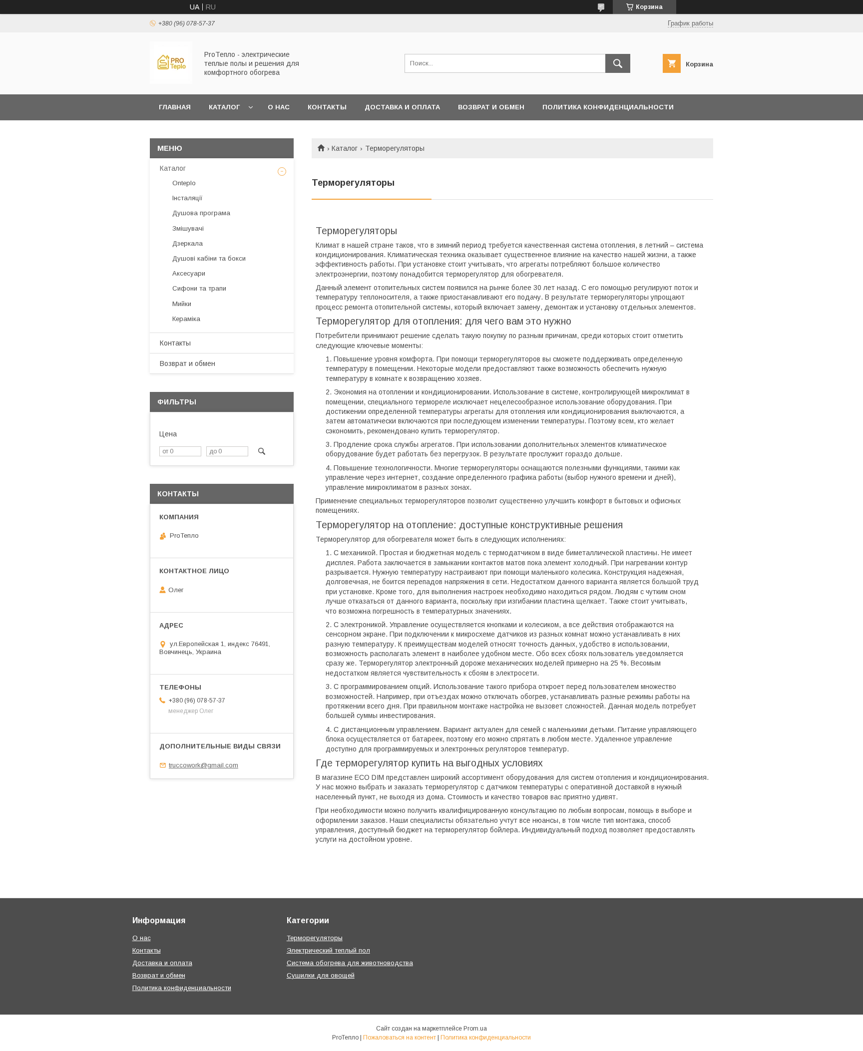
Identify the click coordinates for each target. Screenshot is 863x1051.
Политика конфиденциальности (608, 107)
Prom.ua (475, 1028)
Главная (175, 107)
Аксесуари (188, 273)
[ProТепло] (171, 81)
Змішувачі (188, 228)
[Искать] (617, 63)
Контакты (327, 107)
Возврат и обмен (491, 107)
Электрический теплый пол (328, 950)
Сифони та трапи (199, 288)
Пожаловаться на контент (399, 1037)
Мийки (181, 304)
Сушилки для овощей (321, 975)
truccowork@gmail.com (203, 765)
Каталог (224, 107)
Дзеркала (187, 243)
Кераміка (186, 319)
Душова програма (201, 213)
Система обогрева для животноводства (350, 963)
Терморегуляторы (315, 938)
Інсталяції (187, 198)
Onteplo (184, 183)
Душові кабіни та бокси (209, 258)
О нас (279, 107)
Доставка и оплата (402, 107)
